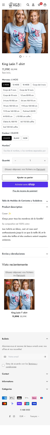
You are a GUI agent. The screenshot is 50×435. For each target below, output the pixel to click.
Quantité (6, 160)
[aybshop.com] (15, 5)
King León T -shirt (19, 312)
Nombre (6, 145)
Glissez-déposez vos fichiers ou (25, 169)
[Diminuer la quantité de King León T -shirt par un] (15, 161)
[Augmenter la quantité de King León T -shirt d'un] (45, 161)
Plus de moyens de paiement (25, 190)
